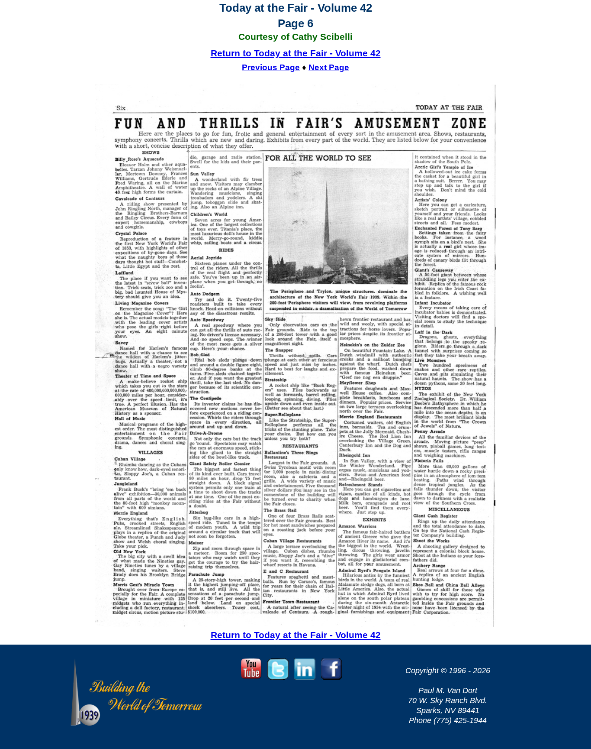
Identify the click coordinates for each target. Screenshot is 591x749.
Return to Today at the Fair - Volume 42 (296, 53)
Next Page (328, 67)
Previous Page (271, 67)
